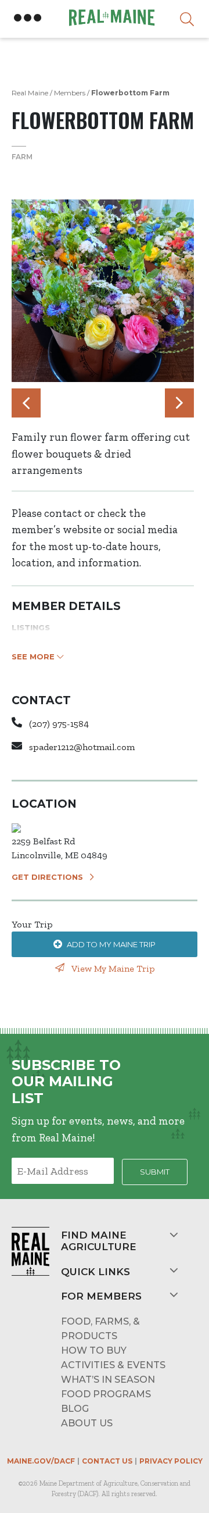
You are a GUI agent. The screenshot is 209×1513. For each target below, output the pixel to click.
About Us (87, 1423)
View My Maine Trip (112, 968)
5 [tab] (126, 406)
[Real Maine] (110, 17)
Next (179, 402)
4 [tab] (114, 406)
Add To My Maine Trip (111, 944)
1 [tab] (79, 406)
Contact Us (107, 1461)
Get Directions (47, 877)
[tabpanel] (103, 290)
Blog (75, 1408)
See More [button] (34, 656)
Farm (22, 156)
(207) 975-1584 (59, 723)
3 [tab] (103, 406)
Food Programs (106, 1394)
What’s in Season (108, 1379)
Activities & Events (113, 1365)
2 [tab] (91, 406)
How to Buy (94, 1350)
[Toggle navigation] (28, 18)
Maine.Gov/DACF (41, 1461)
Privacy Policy (171, 1461)
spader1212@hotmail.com (82, 746)
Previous (26, 402)
